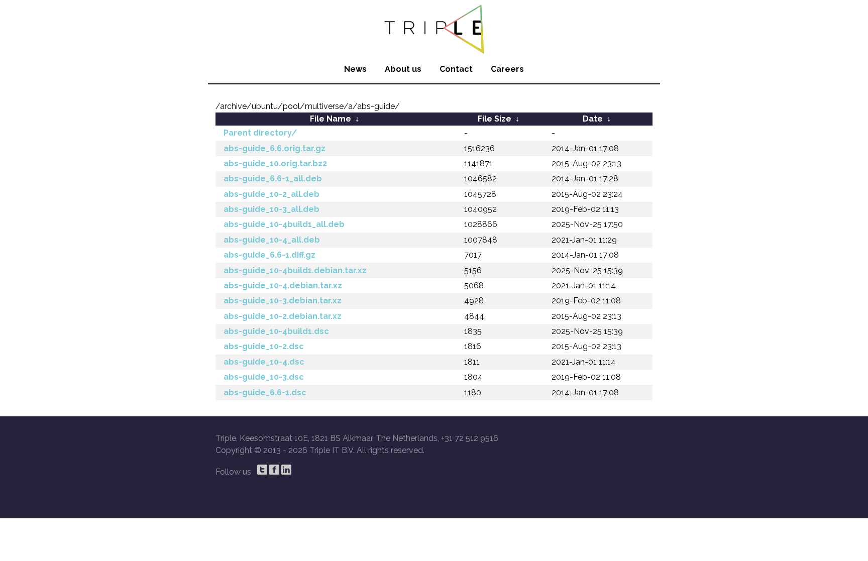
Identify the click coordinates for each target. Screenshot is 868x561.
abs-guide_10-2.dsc (264, 346)
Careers (507, 69)
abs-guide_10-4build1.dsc (276, 331)
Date (593, 119)
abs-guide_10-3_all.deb (271, 209)
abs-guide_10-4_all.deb (272, 240)
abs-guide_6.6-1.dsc (265, 392)
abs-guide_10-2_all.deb (271, 194)
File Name (330, 119)
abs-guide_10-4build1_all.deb (284, 224)
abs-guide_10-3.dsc (264, 377)
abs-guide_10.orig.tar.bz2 (275, 163)
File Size (494, 119)
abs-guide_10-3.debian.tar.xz (283, 300)
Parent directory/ (260, 133)
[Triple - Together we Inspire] (434, 27)
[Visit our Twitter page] (262, 470)
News (355, 69)
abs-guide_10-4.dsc (264, 362)
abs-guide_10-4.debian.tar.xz (283, 285)
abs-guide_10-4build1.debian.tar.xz (295, 270)
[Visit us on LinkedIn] (286, 470)
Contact (456, 69)
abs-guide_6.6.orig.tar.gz (274, 148)
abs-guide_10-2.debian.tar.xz (283, 316)
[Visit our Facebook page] (274, 470)
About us (403, 69)
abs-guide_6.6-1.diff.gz (269, 255)
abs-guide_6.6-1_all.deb (273, 178)
